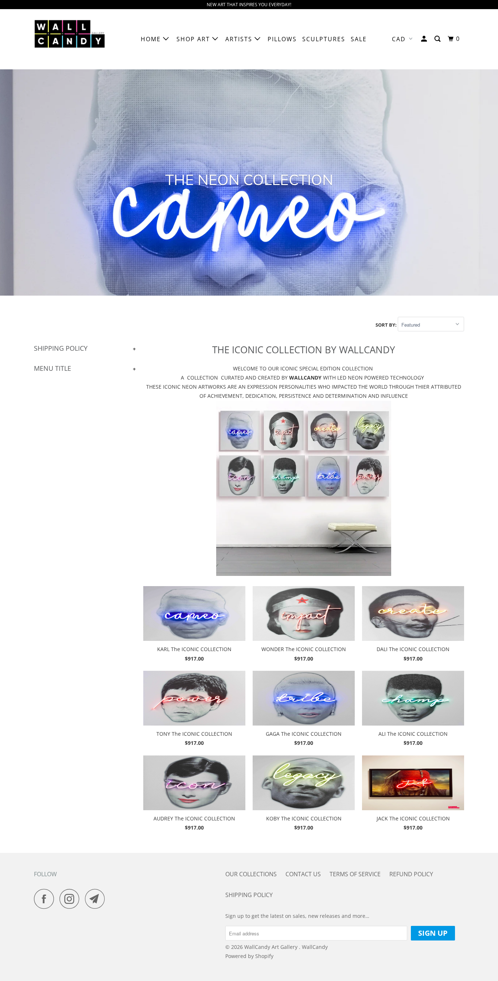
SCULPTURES (323, 39)
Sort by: (387, 325)
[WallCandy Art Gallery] (71, 39)
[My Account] (425, 39)
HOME (152, 39)
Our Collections (251, 874)
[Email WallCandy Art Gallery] (97, 899)
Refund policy (411, 874)
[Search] (438, 39)
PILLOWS (282, 39)
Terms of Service (355, 874)
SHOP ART (194, 39)
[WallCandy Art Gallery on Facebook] (46, 899)
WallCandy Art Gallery (271, 946)
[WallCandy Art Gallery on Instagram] (71, 899)
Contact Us (303, 874)
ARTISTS (239, 39)
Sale (359, 39)
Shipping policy (249, 895)
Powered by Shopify (249, 956)
